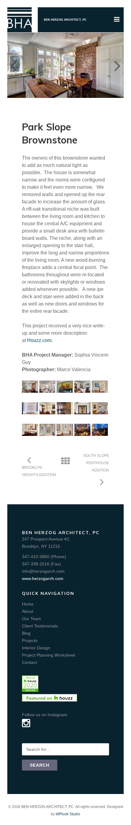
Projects (29, 640)
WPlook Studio (68, 814)
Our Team (31, 618)
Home (28, 604)
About (27, 611)
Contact (29, 662)
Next (118, 65)
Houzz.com (39, 340)
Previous (13, 65)
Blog (26, 633)
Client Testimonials (40, 625)
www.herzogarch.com (42, 578)
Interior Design (36, 647)
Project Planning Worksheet (48, 655)
